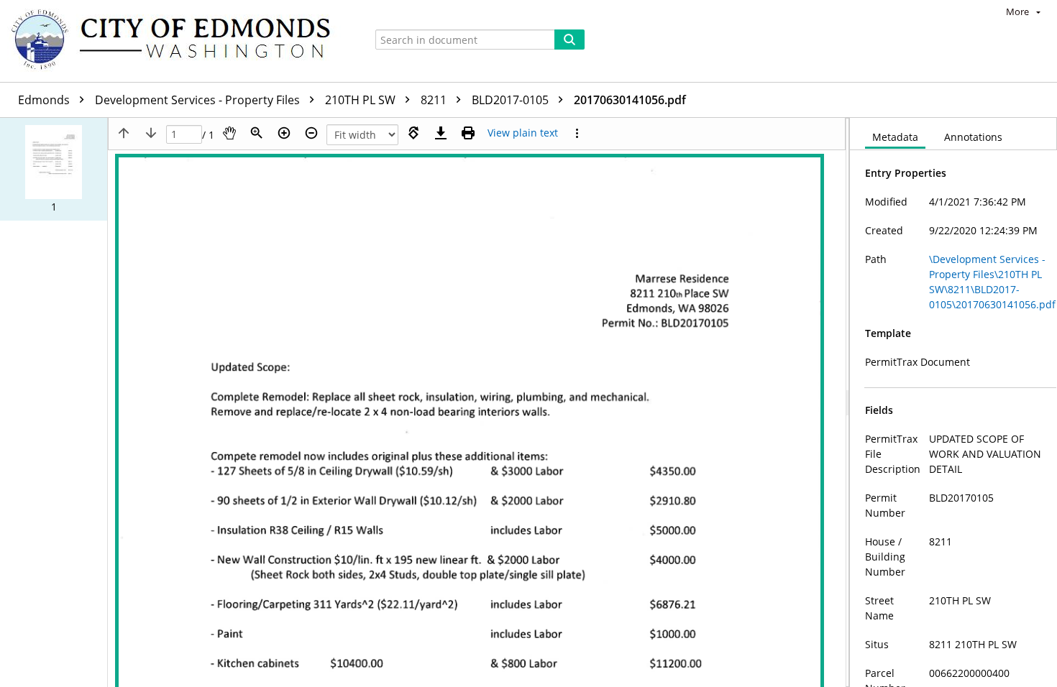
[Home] (177, 41)
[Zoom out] (311, 133)
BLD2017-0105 (512, 100)
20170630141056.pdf (630, 100)
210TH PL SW (361, 100)
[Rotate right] (413, 133)
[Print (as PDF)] (468, 133)
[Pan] (229, 133)
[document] (953, 402)
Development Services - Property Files (199, 100)
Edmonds (45, 100)
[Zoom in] (284, 133)
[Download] (441, 133)
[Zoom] (256, 133)
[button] (53, 169)
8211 (435, 100)
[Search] (569, 39)
